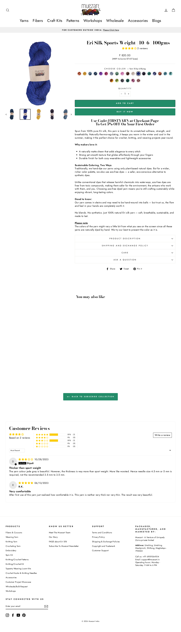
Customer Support (100, 550)
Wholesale (115, 20)
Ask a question (125, 259)
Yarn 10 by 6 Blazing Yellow (85, 73)
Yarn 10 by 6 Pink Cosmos (106, 73)
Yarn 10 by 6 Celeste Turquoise (117, 80)
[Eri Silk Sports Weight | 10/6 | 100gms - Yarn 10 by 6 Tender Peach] (39, 362)
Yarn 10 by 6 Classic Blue (154, 73)
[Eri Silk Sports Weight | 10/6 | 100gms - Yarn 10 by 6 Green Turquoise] (23, 369)
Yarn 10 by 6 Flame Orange (160, 73)
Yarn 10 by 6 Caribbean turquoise (149, 73)
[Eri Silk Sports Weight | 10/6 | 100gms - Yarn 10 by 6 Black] (16, 366)
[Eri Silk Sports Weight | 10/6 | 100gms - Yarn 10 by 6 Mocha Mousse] (43, 362)
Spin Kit (9, 555)
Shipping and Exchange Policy (125, 245)
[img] (26, 459)
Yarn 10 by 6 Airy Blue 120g (90, 73)
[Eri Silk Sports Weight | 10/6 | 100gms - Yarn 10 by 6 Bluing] (12, 366)
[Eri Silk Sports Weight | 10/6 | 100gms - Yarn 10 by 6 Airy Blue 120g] (16, 362)
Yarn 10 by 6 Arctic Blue (165, 73)
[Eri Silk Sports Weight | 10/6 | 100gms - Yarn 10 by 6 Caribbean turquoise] (20, 366)
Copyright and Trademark (103, 546)
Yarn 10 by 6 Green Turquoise (128, 80)
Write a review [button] (162, 435)
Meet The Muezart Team (59, 532)
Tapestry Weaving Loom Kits (18, 568)
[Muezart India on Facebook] (13, 615)
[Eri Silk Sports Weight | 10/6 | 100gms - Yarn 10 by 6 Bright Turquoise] (35, 366)
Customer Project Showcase (18, 582)
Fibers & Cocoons (14, 532)
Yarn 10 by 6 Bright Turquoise (171, 73)
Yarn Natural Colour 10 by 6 (133, 73)
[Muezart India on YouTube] (18, 615)
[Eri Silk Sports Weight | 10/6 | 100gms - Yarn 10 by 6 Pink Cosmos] (27, 362)
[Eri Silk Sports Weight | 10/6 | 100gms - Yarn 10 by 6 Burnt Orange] (39, 366)
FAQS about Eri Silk (58, 541)
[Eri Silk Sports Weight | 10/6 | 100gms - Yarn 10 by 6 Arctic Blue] (31, 366)
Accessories (138, 20)
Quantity (125, 88)
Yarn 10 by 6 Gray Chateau (122, 80)
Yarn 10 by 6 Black (144, 73)
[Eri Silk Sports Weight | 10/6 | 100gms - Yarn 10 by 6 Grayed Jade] (35, 362)
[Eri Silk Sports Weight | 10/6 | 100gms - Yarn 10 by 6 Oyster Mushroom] (31, 362)
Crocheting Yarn (13, 546)
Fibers (38, 20)
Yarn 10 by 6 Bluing (138, 73)
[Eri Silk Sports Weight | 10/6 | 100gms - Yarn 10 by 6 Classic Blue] (23, 366)
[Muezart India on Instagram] (7, 615)
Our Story (53, 537)
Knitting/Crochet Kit (15, 564)
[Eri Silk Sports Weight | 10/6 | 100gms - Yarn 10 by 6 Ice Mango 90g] (8, 362)
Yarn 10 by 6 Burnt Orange (111, 80)
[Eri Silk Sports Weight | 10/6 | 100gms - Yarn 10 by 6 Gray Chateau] (20, 369)
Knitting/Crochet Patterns (17, 559)
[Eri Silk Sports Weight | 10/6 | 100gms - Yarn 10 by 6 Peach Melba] (31, 369)
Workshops (92, 20)
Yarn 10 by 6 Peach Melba (138, 80)
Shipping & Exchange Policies (106, 541)
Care (125, 252)
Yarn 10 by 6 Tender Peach (122, 73)
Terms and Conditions (102, 532)
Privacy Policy (98, 537)
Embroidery (11, 550)
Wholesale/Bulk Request (16, 586)
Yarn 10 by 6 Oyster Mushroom (111, 73)
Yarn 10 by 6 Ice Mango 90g (79, 73)
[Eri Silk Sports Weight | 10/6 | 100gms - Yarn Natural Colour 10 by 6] (8, 366)
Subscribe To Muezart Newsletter (64, 546)
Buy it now (125, 111)
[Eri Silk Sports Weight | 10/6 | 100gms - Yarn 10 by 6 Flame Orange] (27, 366)
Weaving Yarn (12, 537)
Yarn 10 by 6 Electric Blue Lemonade (95, 73)
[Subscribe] (46, 606)
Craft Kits (54, 20)
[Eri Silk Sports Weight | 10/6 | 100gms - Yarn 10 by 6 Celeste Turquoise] (43, 366)
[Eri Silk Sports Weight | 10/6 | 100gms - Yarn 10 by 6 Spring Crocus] (23, 362)
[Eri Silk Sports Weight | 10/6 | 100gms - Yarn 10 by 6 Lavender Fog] (27, 369)
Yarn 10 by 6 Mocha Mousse (128, 73)
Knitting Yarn (11, 541)
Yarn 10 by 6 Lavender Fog (133, 80)
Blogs (156, 20)
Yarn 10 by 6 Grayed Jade (117, 73)
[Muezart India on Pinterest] (24, 615)
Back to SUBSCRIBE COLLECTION (92, 396)
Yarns (24, 20)
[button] (129, 48)
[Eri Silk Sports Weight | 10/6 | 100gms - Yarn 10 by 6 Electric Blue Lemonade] (20, 362)
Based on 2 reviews (19, 437)
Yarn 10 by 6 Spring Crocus (101, 73)
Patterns (72, 20)
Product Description (125, 238)
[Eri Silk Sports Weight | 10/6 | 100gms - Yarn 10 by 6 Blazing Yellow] (12, 362)
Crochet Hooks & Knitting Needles (21, 573)
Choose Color (125, 68)
